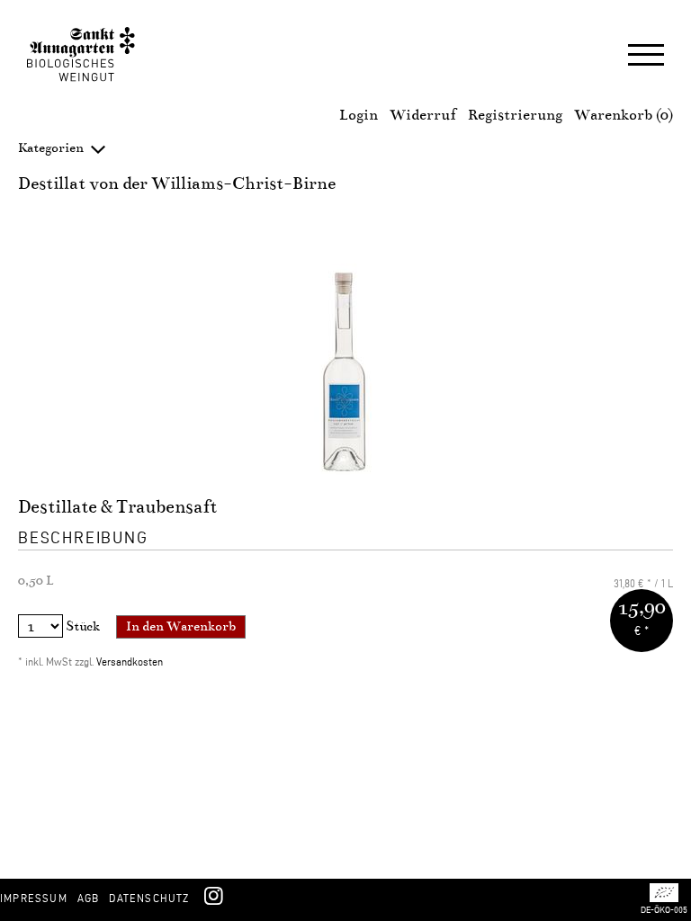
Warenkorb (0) (623, 115)
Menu (646, 56)
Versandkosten (129, 661)
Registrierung (515, 115)
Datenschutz (149, 898)
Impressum (33, 898)
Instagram (213, 895)
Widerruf (423, 115)
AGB (88, 898)
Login (358, 115)
